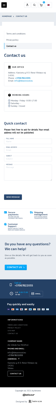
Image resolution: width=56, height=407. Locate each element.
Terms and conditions (16, 33)
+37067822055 (22, 78)
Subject (9, 156)
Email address (11, 147)
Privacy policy (12, 39)
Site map (11, 331)
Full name (10, 138)
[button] (34, 5)
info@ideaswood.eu (23, 80)
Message (9, 164)
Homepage (7, 16)
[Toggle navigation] (4, 5)
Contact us (21, 16)
